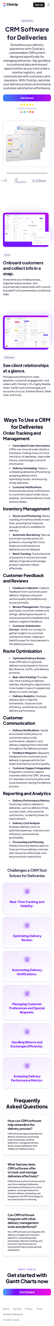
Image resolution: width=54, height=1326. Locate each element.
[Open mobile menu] (48, 4)
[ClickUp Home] (10, 5)
